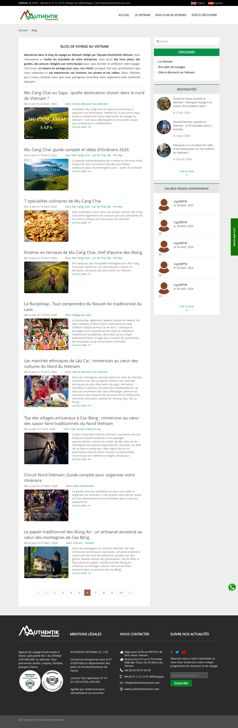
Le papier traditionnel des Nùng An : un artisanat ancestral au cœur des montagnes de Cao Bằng (83, 534)
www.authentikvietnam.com (141, 689)
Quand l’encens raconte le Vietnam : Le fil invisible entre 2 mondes (192, 125)
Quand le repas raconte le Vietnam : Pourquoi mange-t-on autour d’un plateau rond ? (192, 102)
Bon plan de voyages (170, 15)
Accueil (123, 15)
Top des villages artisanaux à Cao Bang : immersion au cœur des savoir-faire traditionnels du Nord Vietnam (81, 420)
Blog (34, 30)
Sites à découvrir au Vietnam (176, 72)
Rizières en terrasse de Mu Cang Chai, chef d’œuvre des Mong (83, 252)
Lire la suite (80, 127)
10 (120, 592)
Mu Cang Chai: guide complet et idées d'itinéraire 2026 (76, 149)
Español (218, 3)
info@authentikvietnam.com (114, 3)
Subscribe (181, 683)
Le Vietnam (142, 15)
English (200, 3)
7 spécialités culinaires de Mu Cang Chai (62, 201)
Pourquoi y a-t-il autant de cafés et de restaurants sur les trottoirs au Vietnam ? (194, 148)
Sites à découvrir (204, 15)
